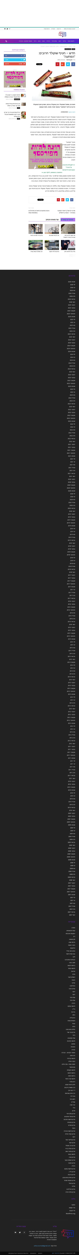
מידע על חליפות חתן (69, 251)
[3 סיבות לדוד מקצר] (52, 245)
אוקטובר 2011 (71, 752)
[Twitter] (7, 28)
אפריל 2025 (71, 328)
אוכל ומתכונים (71, 1038)
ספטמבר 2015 (71, 636)
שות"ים (73, 1102)
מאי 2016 (72, 613)
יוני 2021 (72, 462)
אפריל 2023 (71, 398)
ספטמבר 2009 (71, 822)
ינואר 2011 (72, 778)
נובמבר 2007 (71, 886)
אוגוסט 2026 (71, 282)
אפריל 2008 (71, 871)
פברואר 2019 (71, 540)
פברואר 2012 (71, 741)
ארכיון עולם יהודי (71, 1114)
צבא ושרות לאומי (70, 954)
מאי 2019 (72, 534)
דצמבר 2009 (71, 813)
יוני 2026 (72, 287)
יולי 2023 (72, 389)
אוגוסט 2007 (71, 895)
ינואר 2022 (72, 441)
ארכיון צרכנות (68, 49)
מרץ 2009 (72, 839)
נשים (43, 41)
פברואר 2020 (71, 508)
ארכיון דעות (72, 1143)
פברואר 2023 (71, 404)
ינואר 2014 (72, 680)
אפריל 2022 (71, 433)
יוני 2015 (72, 645)
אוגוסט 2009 (71, 825)
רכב (74, 936)
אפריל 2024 (71, 363)
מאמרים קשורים (67, 220)
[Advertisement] (39, 13)
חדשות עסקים (71, 1006)
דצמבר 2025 (71, 305)
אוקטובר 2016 (71, 607)
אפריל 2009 (71, 836)
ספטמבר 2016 (71, 610)
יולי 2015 (72, 642)
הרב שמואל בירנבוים (69, 1087)
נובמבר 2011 (71, 749)
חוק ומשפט (72, 939)
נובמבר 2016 (71, 604)
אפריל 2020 (71, 502)
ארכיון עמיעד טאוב (70, 1151)
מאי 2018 (72, 563)
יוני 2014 (72, 668)
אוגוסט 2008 (71, 860)
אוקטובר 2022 (71, 415)
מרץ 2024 (72, 366)
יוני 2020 (72, 497)
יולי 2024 (72, 354)
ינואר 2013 (72, 709)
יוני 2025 (72, 322)
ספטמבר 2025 (71, 314)
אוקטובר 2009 (71, 819)
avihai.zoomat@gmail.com (42, 1246)
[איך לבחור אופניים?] (52, 229)
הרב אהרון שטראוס (70, 1093)
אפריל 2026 (71, 293)
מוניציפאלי (72, 1067)
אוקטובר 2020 (71, 485)
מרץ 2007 (72, 909)
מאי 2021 (72, 465)
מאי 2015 (72, 648)
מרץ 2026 (72, 296)
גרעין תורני (72, 1082)
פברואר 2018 (71, 569)
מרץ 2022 (72, 436)
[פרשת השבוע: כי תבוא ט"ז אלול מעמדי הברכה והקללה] (23, 95)
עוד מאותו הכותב (52, 220)
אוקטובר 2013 (71, 688)
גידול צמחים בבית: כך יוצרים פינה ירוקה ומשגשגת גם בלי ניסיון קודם (12, 114)
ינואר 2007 (72, 915)
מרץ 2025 (72, 331)
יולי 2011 (72, 761)
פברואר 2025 (71, 334)
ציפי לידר (72, 1096)
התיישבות (72, 948)
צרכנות (73, 1012)
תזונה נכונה (72, 962)
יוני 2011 (72, 764)
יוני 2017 (72, 590)
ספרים (73, 1050)
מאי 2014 (72, 671)
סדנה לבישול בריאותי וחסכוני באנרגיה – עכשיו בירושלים (66, 212)
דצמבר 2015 (71, 627)
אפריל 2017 (71, 592)
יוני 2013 (72, 700)
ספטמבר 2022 (71, 418)
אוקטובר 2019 (71, 520)
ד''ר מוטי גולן (71, 1090)
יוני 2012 (72, 729)
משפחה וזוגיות (71, 1021)
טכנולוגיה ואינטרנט (70, 960)
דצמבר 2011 (71, 746)
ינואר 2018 (72, 572)
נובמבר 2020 (71, 482)
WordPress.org (70, 1213)
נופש (39, 41)
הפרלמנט (72, 986)
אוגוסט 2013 (71, 694)
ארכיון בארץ (72, 1157)
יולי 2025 (72, 319)
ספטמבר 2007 (71, 892)
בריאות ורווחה (71, 1076)
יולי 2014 (72, 665)
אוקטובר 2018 (71, 552)
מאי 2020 (72, 499)
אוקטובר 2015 (71, 633)
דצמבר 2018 (71, 546)
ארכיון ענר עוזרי (71, 1032)
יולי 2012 (72, 726)
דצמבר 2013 (71, 682)
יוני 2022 (72, 427)
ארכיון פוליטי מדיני (70, 1192)
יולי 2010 (72, 793)
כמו (6, 55)
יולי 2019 (72, 529)
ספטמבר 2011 (71, 755)
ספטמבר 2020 (71, 488)
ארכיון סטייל (72, 1183)
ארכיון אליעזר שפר (70, 1140)
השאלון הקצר (71, 977)
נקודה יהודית (71, 1061)
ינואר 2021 (72, 476)
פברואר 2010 (71, 807)
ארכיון (73, 1111)
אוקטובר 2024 (71, 346)
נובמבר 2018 (71, 549)
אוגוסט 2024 (71, 351)
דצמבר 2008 (71, 848)
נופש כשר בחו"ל (70, 951)
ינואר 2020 (72, 511)
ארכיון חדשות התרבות (69, 1119)
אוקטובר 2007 (71, 889)
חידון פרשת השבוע (70, 1084)
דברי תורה (72, 1105)
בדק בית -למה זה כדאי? (36, 235)
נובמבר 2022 (71, 412)
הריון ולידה (72, 1018)
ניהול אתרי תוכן (55, 1253)
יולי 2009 (72, 828)
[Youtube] (5, 28)
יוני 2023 (72, 392)
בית (74, 46)
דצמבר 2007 (71, 883)
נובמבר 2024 (71, 343)
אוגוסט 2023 (71, 386)
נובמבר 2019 (71, 517)
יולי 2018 (72, 558)
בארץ (73, 974)
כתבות (73, 980)
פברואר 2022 (71, 438)
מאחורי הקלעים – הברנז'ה (25, 41)
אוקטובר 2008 (71, 854)
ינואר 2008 (72, 880)
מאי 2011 (72, 767)
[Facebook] (10, 28)
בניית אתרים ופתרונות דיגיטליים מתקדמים (18, 1253)
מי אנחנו (59, 29)
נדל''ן (73, 1009)
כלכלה (48, 41)
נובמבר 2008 (71, 851)
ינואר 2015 (72, 659)
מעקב (6, 59)
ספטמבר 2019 (71, 523)
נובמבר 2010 (71, 784)
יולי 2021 (72, 459)
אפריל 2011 (71, 770)
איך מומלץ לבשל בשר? (36, 251)
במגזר (73, 1128)
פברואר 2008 (71, 877)
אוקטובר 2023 (71, 380)
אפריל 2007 (71, 906)
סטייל (73, 1023)
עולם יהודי (54, 41)
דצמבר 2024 (71, 340)
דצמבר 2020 (71, 479)
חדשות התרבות (71, 1041)
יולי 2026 (72, 285)
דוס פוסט (72, 1055)
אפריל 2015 (71, 651)
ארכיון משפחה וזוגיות (69, 1180)
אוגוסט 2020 (71, 491)
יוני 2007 (72, 900)
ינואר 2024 (72, 372)
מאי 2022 (72, 430)
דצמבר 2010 (71, 781)
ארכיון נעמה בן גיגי (70, 1148)
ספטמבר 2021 (71, 453)
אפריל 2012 (71, 735)
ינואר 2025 (72, 337)
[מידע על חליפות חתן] (68, 245)
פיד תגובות (72, 1211)
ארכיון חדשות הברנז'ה (69, 1131)
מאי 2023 (72, 395)
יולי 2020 (72, 494)
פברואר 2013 (71, 706)
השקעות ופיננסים (70, 933)
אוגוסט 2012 (71, 723)
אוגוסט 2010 (71, 790)
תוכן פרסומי (69, 60)
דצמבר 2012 (71, 712)
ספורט (73, 928)
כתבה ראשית (71, 945)
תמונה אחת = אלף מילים (68, 1064)
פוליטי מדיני (72, 989)
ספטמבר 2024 (71, 348)
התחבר (73, 1205)
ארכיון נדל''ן (72, 1172)
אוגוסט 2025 (71, 316)
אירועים (73, 971)
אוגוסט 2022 (71, 421)
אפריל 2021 (71, 468)
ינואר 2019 (72, 543)
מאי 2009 (72, 834)
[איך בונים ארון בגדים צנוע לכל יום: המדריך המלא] (23, 104)
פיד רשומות (72, 1208)
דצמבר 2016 (71, 601)
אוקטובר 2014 (71, 662)
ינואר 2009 (72, 845)
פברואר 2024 (71, 369)
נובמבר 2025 (71, 308)
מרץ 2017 (72, 595)
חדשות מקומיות (71, 1070)
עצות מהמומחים (71, 931)
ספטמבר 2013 (71, 691)
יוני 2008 (72, 865)
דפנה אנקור (71, 112)
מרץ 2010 (72, 804)
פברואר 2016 (71, 621)
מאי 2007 (72, 903)
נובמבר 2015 (71, 630)
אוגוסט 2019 (71, 526)
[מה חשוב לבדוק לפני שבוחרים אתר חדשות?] (68, 229)
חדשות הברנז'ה (71, 1058)
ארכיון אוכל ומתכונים (69, 1116)
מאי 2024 (72, 360)
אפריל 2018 (71, 566)
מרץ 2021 (72, 470)
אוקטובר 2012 (71, 717)
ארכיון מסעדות (71, 1122)
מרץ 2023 (72, 401)
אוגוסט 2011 (71, 758)
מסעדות (73, 1047)
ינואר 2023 (72, 407)
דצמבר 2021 (71, 444)
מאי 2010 (72, 799)
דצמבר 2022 (71, 409)
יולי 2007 (72, 897)
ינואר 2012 (72, 743)
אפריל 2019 (71, 537)
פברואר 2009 (71, 842)
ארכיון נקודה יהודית (70, 1134)
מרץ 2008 (72, 874)
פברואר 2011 (71, 775)
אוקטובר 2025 (71, 311)
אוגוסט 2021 (71, 456)
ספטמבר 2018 (71, 555)
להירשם (7, 63)
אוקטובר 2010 (71, 787)
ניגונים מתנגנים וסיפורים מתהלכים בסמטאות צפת (39, 212)
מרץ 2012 (72, 738)
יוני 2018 (72, 560)
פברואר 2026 (71, 299)
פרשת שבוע (17, 99)
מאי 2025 (72, 325)
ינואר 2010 (72, 810)
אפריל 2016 (71, 616)
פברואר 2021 (71, 473)
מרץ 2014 (72, 674)
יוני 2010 (72, 796)
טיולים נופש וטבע (70, 1029)
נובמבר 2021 (71, 447)
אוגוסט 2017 (71, 587)
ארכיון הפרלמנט (70, 1189)
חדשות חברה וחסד (70, 1079)
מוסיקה (73, 1044)
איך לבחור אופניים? (54, 235)
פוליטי (64, 41)
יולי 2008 (72, 863)
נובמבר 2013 (71, 685)
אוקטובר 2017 (71, 581)
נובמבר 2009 (71, 816)
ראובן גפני (72, 1099)
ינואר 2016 (72, 624)
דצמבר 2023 (71, 375)
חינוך (74, 957)
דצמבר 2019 (71, 514)
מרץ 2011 (72, 773)
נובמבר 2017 (71, 578)
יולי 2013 (72, 697)
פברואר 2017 (71, 598)
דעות (60, 41)
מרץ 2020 (72, 505)
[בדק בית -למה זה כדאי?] (36, 229)
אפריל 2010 (71, 802)
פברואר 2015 (71, 656)
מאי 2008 (72, 868)
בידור (35, 41)
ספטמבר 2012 (71, 720)
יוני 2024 (72, 357)
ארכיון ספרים (71, 1125)
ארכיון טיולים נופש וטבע (69, 1177)
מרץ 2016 (72, 619)
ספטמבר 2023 (71, 383)
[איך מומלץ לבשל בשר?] (36, 245)
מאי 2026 (72, 290)
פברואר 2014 (71, 677)
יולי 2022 (72, 424)
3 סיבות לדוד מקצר (54, 251)
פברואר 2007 (71, 912)
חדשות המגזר (71, 41)
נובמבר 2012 (71, 714)
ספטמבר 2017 (71, 584)
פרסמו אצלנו (47, 29)
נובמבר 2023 (71, 377)
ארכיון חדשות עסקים (69, 1169)
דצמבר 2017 (71, 575)
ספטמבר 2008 (71, 857)
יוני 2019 (72, 531)
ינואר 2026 (72, 302)
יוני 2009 (72, 831)
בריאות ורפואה (71, 965)
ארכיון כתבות (71, 1163)
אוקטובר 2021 (71, 450)
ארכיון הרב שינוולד (70, 1145)
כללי (18, 108)
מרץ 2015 (72, 653)
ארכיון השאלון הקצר (70, 1160)
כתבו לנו (53, 29)
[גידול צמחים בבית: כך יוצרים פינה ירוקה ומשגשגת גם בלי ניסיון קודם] (23, 115)
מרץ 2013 (72, 703)
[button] (6, 41)
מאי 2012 (72, 732)
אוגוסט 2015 (71, 639)
